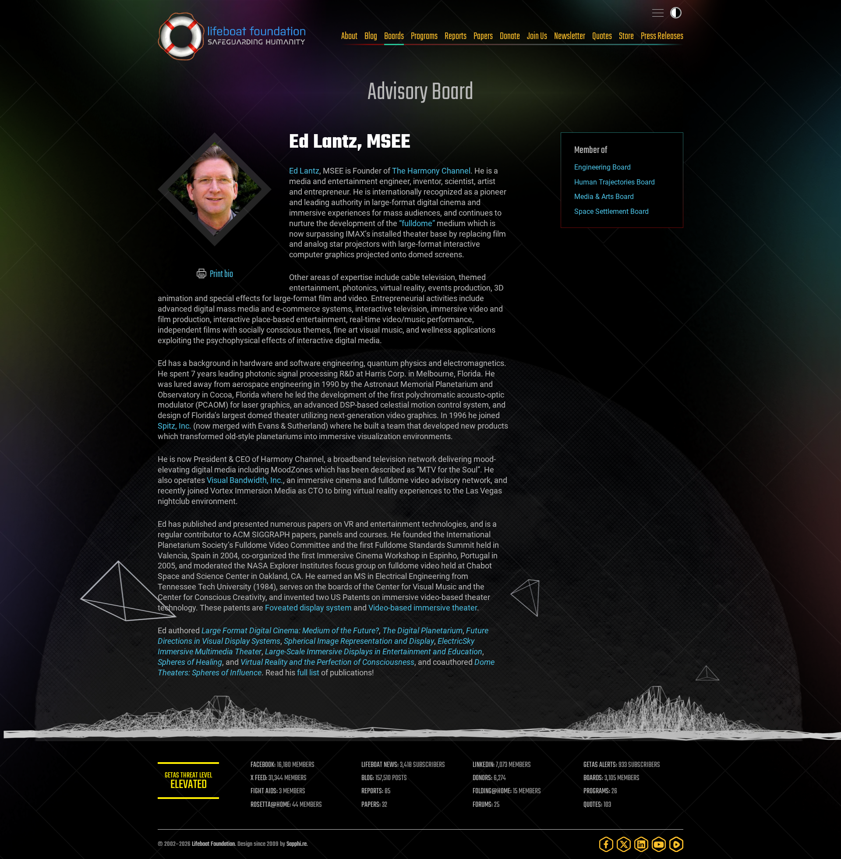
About (349, 36)
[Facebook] (606, 844)
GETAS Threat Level (188, 782)
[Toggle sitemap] (658, 12)
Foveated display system (308, 607)
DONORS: (482, 778)
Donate (510, 36)
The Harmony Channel (431, 170)
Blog (370, 36)
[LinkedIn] (641, 844)
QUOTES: (592, 805)
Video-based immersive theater (422, 607)
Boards (394, 36)
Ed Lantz (304, 170)
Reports (455, 36)
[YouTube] (659, 844)
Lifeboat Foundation (213, 844)
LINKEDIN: (484, 765)
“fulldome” (417, 223)
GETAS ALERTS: (600, 765)
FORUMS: (483, 805)
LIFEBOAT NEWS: (380, 765)
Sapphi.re (296, 844)
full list (308, 672)
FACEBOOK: (263, 765)
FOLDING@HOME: (492, 791)
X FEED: (259, 778)
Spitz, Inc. (174, 425)
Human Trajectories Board (614, 182)
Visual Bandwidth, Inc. (245, 480)
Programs (424, 36)
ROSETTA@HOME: (271, 805)
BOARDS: (593, 778)
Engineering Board (602, 167)
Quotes (602, 36)
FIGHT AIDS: (264, 791)
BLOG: (367, 778)
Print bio (220, 274)
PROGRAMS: (596, 791)
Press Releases (662, 36)
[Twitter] (624, 844)
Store (626, 36)
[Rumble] (676, 844)
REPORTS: (372, 791)
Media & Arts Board (604, 196)
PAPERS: (371, 805)
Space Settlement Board (611, 211)
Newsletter (569, 36)
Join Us (537, 36)
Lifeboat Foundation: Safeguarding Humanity (232, 36)
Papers (483, 36)
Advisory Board (420, 93)
